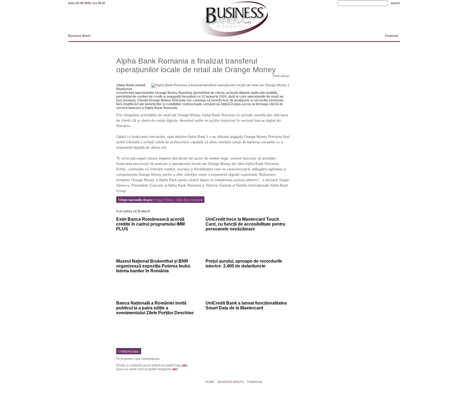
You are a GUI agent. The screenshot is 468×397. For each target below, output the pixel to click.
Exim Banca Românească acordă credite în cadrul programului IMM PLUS (150, 224)
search (395, 3)
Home (209, 381)
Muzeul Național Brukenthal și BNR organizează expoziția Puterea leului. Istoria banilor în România (153, 266)
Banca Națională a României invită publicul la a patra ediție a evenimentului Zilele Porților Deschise (155, 308)
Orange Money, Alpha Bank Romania (178, 199)
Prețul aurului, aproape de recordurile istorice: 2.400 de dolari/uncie (244, 263)
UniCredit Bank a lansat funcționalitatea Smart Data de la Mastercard (246, 305)
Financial (391, 35)
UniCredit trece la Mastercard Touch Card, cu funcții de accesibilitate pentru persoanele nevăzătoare (245, 224)
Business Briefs (79, 35)
